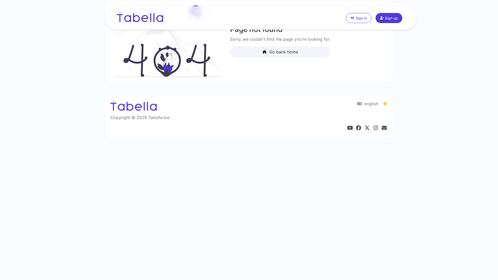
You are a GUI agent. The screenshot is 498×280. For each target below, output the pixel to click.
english (370, 103)
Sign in (361, 18)
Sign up (391, 18)
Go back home (283, 51)
